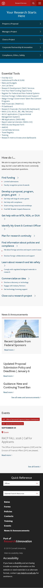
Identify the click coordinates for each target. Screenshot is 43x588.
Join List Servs (7, 85)
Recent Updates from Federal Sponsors (17, 343)
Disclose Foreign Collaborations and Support (20, 95)
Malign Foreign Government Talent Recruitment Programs (21, 100)
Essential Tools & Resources (14, 493)
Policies (8, 511)
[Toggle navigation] (39, 3)
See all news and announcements (25, 397)
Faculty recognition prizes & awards (16, 185)
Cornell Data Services (10, 129)
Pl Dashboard (7, 106)
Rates (7, 501)
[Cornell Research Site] (17, 540)
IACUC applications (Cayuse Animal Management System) (16, 115)
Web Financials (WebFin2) (13, 103)
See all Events (34, 466)
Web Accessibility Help (13, 553)
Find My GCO (7, 77)
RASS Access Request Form (13, 124)
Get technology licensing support (15, 289)
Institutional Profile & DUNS (13, 80)
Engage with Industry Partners (14, 285)
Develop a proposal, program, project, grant (18, 193)
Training (5, 135)
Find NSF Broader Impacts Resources (17, 209)
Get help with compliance (13, 202)
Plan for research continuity (16, 235)
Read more (9, 349)
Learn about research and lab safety (21, 262)
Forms (7, 506)
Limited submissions (11, 181)
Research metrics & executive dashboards (19, 137)
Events (7, 525)
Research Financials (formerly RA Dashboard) (21, 109)
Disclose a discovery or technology (16, 282)
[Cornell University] (3, 3)
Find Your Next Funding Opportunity (17, 90)
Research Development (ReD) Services (18, 88)
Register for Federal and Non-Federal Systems (20, 93)
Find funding (8, 177)
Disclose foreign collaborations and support (19, 255)
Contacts (8, 516)
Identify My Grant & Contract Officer (21, 225)
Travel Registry (8, 132)
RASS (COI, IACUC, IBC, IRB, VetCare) (17, 111)
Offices (7, 483)
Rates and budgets (9, 82)
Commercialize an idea (14, 278)
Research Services (20, 3)
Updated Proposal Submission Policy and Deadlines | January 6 (17, 367)
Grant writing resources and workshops (18, 205)
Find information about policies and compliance (21, 244)
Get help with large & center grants (16, 198)
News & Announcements (16, 530)
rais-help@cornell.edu (26, 573)
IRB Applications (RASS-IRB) (13, 119)
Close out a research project (17, 295)
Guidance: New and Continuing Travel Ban (16, 385)
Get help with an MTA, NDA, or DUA (21, 215)
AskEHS (5, 127)
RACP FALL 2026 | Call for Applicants (17, 440)
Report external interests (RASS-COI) (17, 121)
